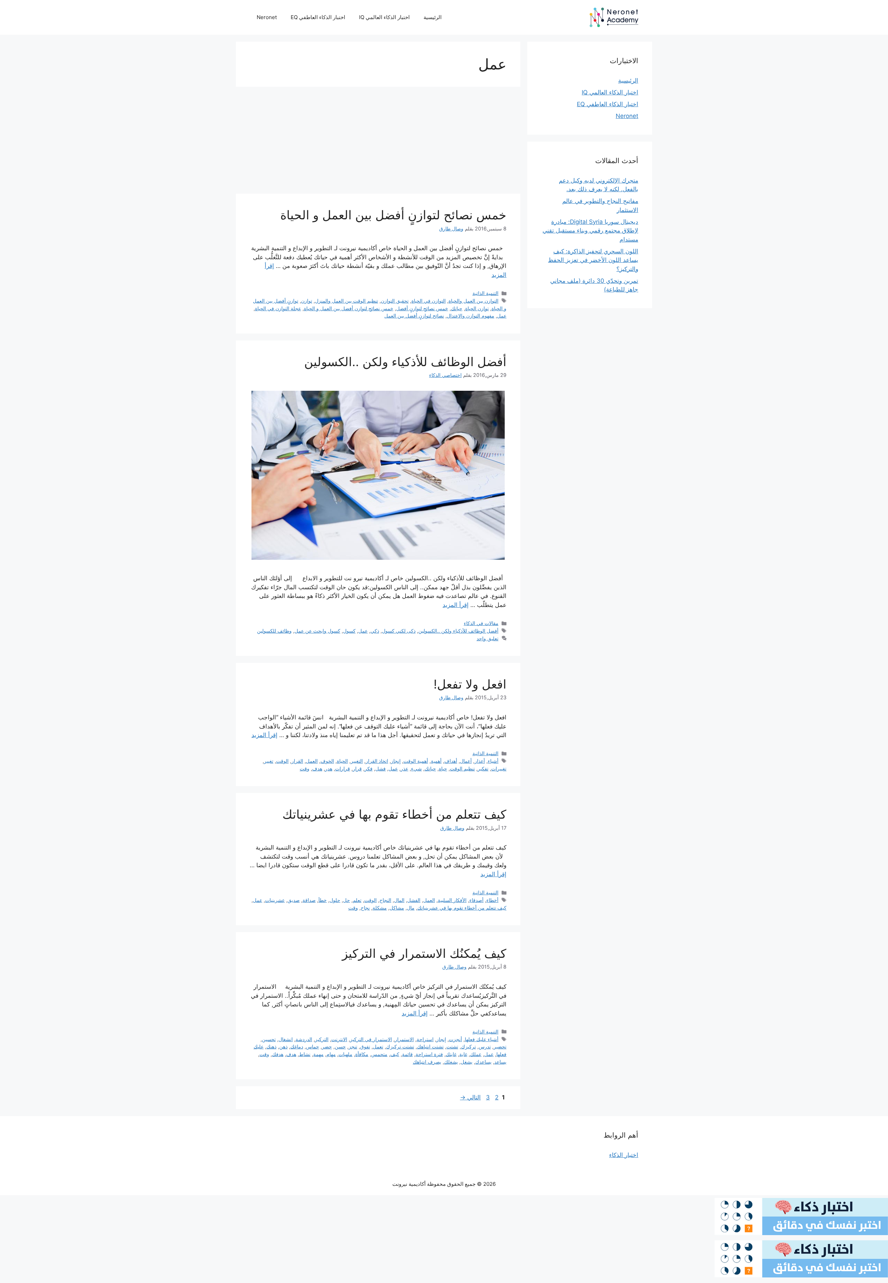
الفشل (413, 900)
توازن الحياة (477, 308)
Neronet (267, 17)
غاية (463, 1054)
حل (346, 900)
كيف (394, 1054)
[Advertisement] (378, 142)
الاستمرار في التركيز (371, 1039)
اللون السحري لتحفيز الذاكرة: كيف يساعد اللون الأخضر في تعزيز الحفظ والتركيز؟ (593, 260)
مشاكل (397, 908)
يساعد (500, 1062)
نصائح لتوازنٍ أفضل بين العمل (414, 316)
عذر (404, 768)
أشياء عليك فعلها (481, 1039)
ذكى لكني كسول (399, 631)
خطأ (322, 900)
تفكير (483, 768)
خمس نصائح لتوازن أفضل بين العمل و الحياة (348, 308)
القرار (297, 761)
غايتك (451, 1054)
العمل (312, 761)
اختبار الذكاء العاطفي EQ (318, 17)
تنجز (353, 1046)
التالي (470, 1097)
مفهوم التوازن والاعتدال (470, 316)
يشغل (466, 1062)
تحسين (269, 1039)
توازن (306, 301)
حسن (340, 1046)
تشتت (452, 1046)
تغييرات (498, 768)
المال (399, 900)
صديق (294, 900)
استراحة (425, 1039)
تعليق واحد (487, 638)
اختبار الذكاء (623, 1154)
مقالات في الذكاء (481, 623)
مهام (331, 1054)
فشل (380, 768)
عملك (475, 1054)
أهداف (450, 761)
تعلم (357, 900)
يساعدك (483, 1062)
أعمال (466, 761)
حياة (443, 768)
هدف (317, 768)
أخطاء (492, 900)
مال (411, 908)
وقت (304, 768)
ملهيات (345, 1054)
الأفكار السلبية (452, 900)
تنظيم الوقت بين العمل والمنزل (346, 301)
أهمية (436, 761)
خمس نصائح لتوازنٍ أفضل (422, 308)
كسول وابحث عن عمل (317, 631)
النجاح (385, 900)
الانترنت (339, 1039)
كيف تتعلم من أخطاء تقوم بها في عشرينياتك (394, 814)
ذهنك (271, 1046)
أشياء (493, 761)
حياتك (456, 308)
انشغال (286, 1039)
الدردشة (304, 1039)
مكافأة (361, 1054)
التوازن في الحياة (428, 301)
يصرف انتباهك (427, 1062)
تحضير (500, 1046)
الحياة (342, 761)
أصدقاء (476, 900)
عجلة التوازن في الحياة (278, 308)
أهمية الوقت (415, 761)
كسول (349, 631)
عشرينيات (275, 900)
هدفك (277, 1054)
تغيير (268, 761)
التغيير (357, 761)
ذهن (283, 1046)
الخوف (327, 761)
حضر (327, 1046)
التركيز (321, 1039)
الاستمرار (404, 1039)
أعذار (480, 761)
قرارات (342, 768)
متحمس (379, 1054)
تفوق (365, 1046)
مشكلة (380, 908)
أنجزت (455, 1039)
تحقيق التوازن (395, 301)
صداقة (309, 900)
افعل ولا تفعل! (470, 684)
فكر (369, 768)
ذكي (374, 631)
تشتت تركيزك (400, 1046)
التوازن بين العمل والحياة (473, 301)
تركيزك (468, 1046)
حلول (335, 900)
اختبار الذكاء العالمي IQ (384, 17)
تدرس (485, 1046)
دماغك (296, 1046)
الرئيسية (433, 17)
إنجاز (396, 761)
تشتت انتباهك (430, 1046)
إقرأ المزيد (456, 604)
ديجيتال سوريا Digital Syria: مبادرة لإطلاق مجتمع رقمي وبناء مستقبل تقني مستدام (590, 230)
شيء (416, 768)
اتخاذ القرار (377, 761)
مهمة (318, 1054)
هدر (328, 768)
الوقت (282, 761)
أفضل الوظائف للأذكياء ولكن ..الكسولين (405, 361)
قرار (357, 768)
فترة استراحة (429, 1054)
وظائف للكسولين (274, 631)
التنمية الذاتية (485, 293)
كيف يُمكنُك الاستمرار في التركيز (424, 953)
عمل (501, 316)
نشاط (304, 1054)
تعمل (378, 1046)
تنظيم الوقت (462, 768)
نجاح (365, 908)
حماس (312, 1046)
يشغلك (451, 1062)
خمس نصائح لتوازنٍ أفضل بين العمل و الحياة (393, 215)
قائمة (407, 1054)
